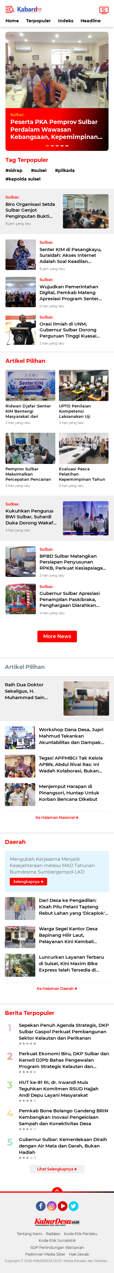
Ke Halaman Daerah (55, 988)
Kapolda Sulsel (24, 179)
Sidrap (15, 170)
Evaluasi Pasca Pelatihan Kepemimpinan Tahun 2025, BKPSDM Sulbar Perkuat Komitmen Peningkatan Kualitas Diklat (82, 474)
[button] (47, 145)
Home (12, 21)
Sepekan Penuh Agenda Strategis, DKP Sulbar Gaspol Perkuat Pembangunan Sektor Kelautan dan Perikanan (64, 1031)
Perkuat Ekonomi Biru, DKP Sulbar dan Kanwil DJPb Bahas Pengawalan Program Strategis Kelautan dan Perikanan (64, 1060)
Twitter (76, 1213)
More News (57, 636)
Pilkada (66, 170)
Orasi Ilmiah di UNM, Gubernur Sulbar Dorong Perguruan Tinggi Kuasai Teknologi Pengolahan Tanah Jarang (73, 330)
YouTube (67, 1213)
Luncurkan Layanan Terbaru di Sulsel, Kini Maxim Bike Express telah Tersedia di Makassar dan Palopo (71, 963)
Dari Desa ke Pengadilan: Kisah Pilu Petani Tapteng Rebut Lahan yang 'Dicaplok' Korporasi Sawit (72, 906)
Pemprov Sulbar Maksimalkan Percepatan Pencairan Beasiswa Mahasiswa (28, 474)
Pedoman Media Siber (45, 1254)
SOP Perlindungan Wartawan (57, 1247)
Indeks (65, 21)
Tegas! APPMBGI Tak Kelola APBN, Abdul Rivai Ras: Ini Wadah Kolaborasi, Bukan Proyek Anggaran (71, 764)
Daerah (15, 842)
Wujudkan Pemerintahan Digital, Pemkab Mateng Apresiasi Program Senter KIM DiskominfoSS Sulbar (69, 293)
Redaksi (53, 1233)
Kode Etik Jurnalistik (57, 1240)
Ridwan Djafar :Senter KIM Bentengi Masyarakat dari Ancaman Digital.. (28, 411)
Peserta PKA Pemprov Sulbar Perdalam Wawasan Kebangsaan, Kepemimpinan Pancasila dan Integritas (54, 133)
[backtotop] (57, 1192)
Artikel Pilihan (25, 667)
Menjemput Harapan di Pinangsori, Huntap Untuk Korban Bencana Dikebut (69, 792)
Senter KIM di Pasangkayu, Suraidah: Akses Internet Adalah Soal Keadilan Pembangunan (71, 255)
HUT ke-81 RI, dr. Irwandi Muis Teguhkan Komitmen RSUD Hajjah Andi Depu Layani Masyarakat (58, 1088)
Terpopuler (38, 21)
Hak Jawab (79, 1254)
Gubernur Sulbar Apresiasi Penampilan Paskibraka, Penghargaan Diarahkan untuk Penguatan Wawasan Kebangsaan (72, 599)
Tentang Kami (29, 1233)
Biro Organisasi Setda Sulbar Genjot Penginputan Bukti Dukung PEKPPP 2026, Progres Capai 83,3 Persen (32, 210)
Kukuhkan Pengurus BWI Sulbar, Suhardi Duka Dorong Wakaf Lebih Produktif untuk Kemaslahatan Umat (31, 517)
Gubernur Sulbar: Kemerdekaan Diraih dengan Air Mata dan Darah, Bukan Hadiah (63, 1145)
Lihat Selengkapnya (55, 1169)
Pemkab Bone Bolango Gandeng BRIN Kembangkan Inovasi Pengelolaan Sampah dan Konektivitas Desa (63, 1117)
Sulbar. (17, 114)
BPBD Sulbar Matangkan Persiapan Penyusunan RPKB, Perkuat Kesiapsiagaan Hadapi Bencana (74, 562)
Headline (91, 21)
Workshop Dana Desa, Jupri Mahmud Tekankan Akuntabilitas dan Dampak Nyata (71, 736)
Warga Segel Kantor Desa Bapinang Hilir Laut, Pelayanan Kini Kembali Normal (68, 935)
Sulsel (40, 170)
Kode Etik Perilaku (80, 1233)
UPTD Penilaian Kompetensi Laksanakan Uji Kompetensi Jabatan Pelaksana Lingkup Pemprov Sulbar (80, 411)
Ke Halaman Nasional (56, 817)
